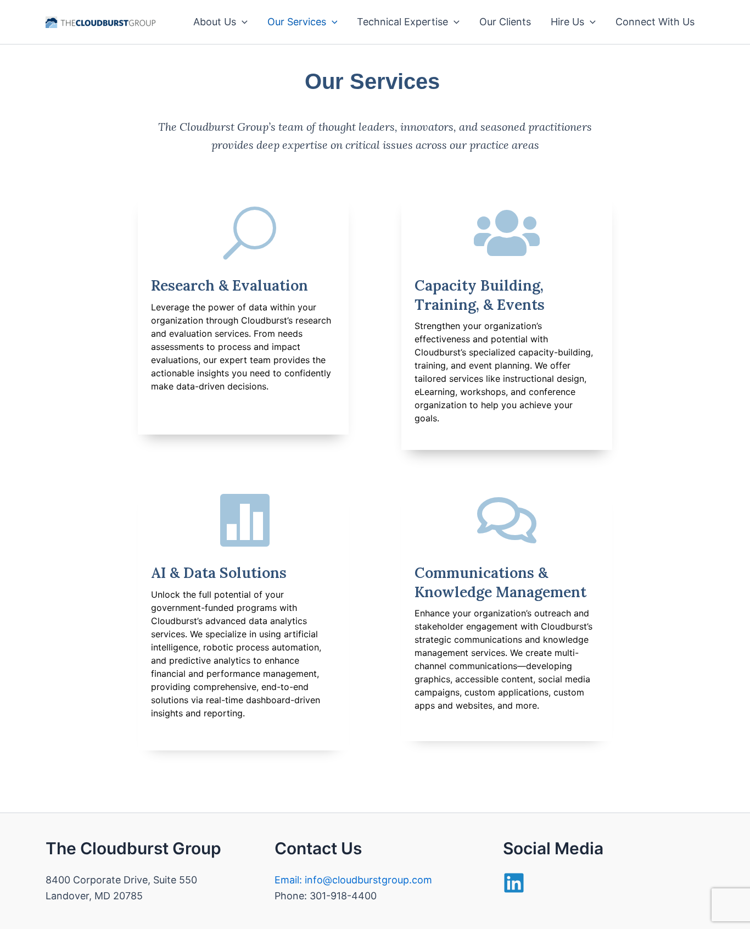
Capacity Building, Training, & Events (480, 295)
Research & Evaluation (229, 285)
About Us (214, 21)
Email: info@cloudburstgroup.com (353, 880)
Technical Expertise (402, 21)
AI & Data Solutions (219, 572)
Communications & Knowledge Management (500, 582)
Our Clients (505, 21)
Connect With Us (655, 21)
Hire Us (567, 21)
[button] (242, 22)
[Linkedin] (514, 883)
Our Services (296, 21)
